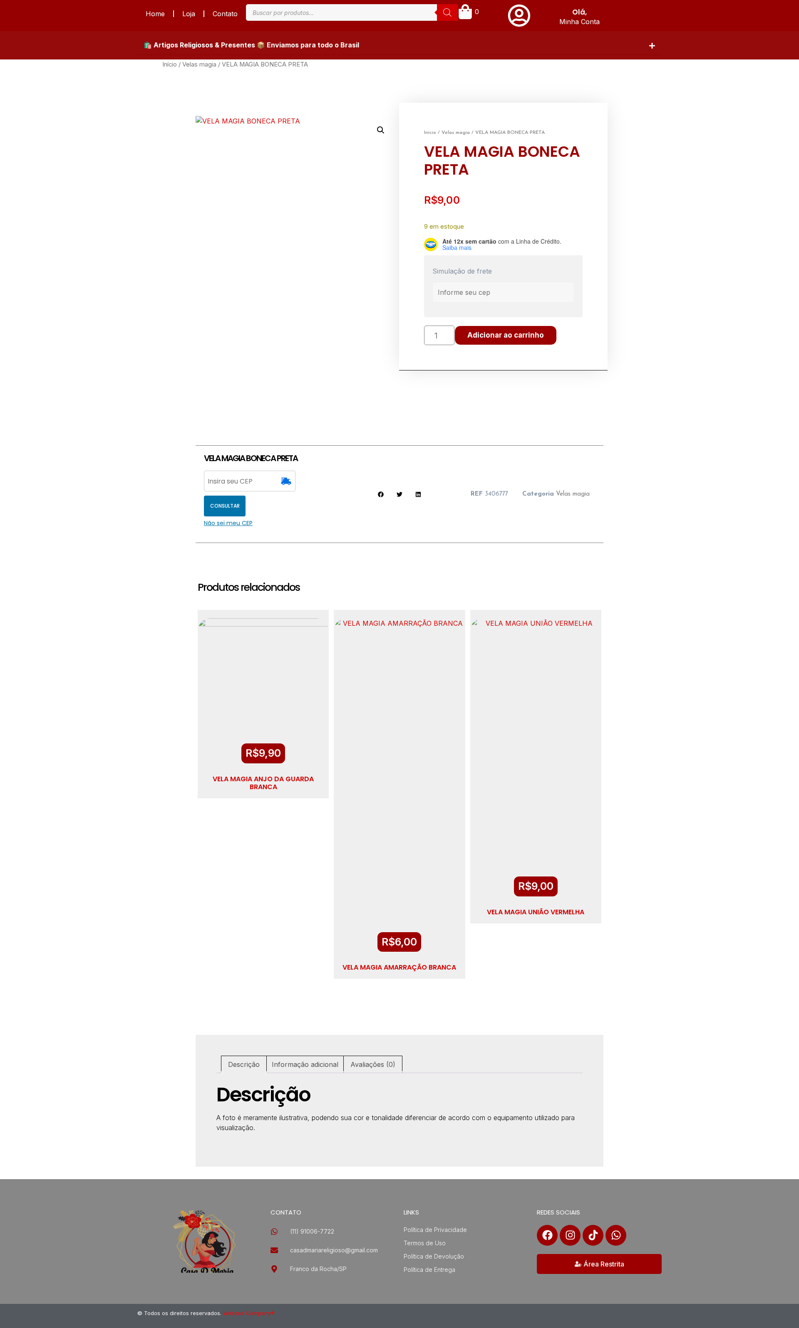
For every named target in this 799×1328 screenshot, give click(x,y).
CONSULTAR (225, 505)
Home (155, 14)
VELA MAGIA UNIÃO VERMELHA (535, 912)
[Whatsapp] (615, 1235)
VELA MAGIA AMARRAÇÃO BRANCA (399, 967)
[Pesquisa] (447, 12)
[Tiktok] (593, 1235)
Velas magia (199, 64)
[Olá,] (519, 15)
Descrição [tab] (244, 1064)
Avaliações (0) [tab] (372, 1064)
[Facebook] (547, 1235)
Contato (225, 14)
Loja (188, 14)
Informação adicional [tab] (305, 1064)
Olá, (579, 12)
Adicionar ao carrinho (505, 335)
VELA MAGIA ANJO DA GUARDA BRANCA (263, 783)
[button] (399, 45)
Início (169, 64)
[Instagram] (570, 1235)
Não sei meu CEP (228, 523)
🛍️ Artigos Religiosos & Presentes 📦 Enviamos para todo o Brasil (251, 45)
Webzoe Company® (249, 1313)
